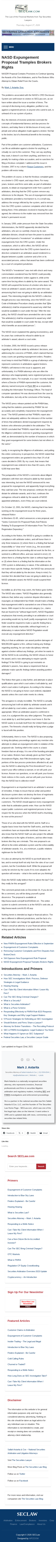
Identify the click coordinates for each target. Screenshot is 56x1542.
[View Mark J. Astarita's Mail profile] (28, 1059)
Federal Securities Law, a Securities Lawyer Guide (26, 1037)
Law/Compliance (27, 1524)
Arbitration (8, 1520)
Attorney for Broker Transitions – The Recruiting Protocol (29, 1026)
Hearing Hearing (11, 986)
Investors (43, 1520)
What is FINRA (14, 1260)
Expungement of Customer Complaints (21, 947)
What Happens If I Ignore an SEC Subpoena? (24, 1033)
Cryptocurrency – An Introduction (22, 1277)
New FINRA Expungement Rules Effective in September (29, 943)
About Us (41, 1524)
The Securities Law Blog (36, 1467)
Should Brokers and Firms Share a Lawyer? (23, 1022)
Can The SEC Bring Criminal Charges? (21, 997)
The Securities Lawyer (22, 1460)
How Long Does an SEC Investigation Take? (27, 1376)
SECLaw (27, 1514)
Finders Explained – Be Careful (21, 1201)
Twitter (22, 1474)
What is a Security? (12, 1000)
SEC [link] (44, 1091)
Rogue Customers (35, 166)
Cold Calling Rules (16, 1358)
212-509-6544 (44, 1072)
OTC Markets (14, 1254)
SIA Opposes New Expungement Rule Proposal (25, 958)
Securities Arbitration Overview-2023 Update (27, 1271)
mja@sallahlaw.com (20, 1075)
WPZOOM (34, 1538)
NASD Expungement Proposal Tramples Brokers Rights (28, 962)
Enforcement (21, 1520)
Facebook (23, 1481)
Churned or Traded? (16, 1364)
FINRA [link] (7, 1095)
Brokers (32, 1520)
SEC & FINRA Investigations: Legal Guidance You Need (28, 1030)
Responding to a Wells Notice (21, 1224)
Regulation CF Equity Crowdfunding (23, 1265)
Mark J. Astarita (28, 1067)
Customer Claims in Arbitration (21, 1330)
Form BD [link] (32, 386)
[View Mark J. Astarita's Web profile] (22, 1059)
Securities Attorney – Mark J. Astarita (20, 975)
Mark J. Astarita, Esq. (14, 87)
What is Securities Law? (18, 1212)
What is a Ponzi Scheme (15, 1008)
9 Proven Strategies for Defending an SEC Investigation (28, 1019)
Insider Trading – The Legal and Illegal (24, 1341)
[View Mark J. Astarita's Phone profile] (34, 1059)
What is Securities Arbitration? (17, 1004)
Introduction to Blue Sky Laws (21, 1195)
